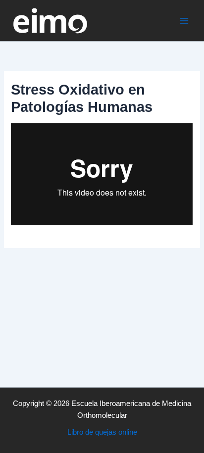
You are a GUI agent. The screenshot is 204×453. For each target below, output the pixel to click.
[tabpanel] (102, 174)
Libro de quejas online (102, 432)
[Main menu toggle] (184, 20)
